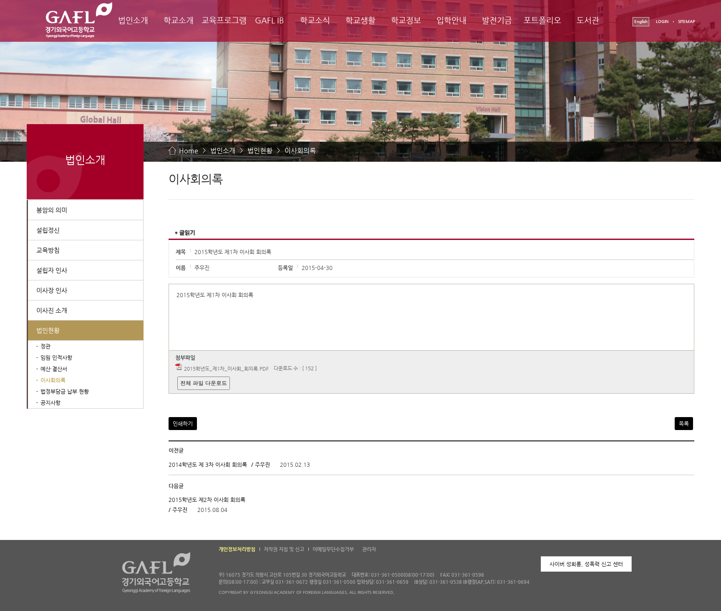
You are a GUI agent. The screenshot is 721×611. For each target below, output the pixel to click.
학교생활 (360, 20)
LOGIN (662, 21)
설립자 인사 (51, 270)
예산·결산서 (53, 369)
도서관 (588, 20)
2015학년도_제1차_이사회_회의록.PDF (226, 369)
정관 (45, 346)
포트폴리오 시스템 (542, 28)
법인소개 (133, 20)
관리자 (369, 549)
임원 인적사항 (56, 357)
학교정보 (406, 20)
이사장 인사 (51, 290)
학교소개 (179, 20)
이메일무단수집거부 (333, 549)
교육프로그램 (224, 20)
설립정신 (48, 230)
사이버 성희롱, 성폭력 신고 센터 (586, 564)
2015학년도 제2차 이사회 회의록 (207, 499)
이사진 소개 (51, 310)
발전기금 (497, 20)
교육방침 (48, 250)
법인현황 (259, 151)
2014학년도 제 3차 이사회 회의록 (208, 464)
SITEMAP (686, 21)
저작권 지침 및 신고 (284, 549)
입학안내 (451, 20)
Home (188, 151)
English (641, 21)
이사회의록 (300, 151)
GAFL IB (269, 20)
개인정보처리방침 (237, 549)
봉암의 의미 (51, 210)
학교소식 (315, 20)
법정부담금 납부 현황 (64, 391)
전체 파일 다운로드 (203, 383)
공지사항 (50, 403)
